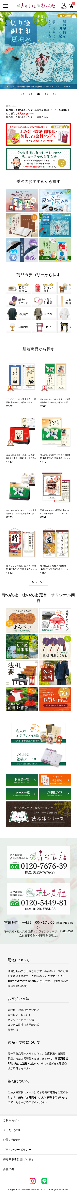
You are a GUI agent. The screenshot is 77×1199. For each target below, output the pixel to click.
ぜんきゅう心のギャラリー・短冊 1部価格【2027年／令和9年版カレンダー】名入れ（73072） (55, 402)
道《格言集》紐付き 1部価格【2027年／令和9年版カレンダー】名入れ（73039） (53, 569)
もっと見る (38, 582)
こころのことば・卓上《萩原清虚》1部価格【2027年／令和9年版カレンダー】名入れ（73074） (21, 458)
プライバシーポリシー (17, 1149)
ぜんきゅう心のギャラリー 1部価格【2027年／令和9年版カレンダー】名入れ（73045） (55, 458)
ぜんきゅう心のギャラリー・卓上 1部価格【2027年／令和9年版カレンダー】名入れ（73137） (21, 513)
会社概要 (8, 1169)
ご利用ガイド (11, 1120)
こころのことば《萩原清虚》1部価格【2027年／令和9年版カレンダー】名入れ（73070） (21, 402)
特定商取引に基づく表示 (18, 1159)
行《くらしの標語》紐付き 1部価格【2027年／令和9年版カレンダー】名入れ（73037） (21, 569)
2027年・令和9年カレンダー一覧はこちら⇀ (28, 117)
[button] (7, 49)
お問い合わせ (11, 1139)
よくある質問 (11, 1130)
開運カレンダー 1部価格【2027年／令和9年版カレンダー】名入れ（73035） (55, 513)
